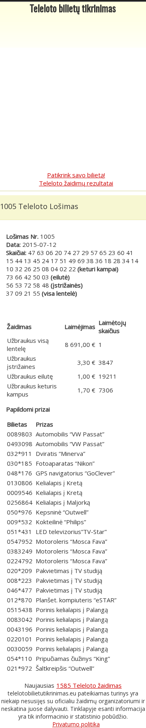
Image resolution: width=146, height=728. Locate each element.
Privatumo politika (76, 724)
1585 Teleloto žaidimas (89, 685)
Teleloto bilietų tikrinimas (73, 9)
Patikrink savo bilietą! (76, 175)
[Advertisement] (73, 93)
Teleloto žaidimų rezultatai (76, 183)
